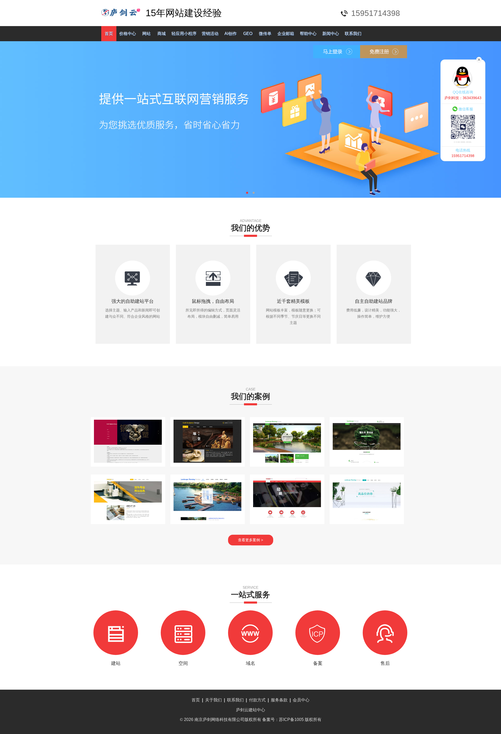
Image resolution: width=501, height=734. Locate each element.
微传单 (265, 33)
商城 (161, 33)
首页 (109, 33)
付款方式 (257, 700)
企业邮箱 (285, 33)
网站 (146, 33)
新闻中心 (330, 33)
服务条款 (279, 700)
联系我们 (353, 33)
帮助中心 (308, 33)
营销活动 (210, 33)
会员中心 (301, 700)
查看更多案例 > (250, 540)
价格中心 (127, 33)
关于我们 (213, 700)
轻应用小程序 (183, 33)
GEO (247, 33)
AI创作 (230, 33)
